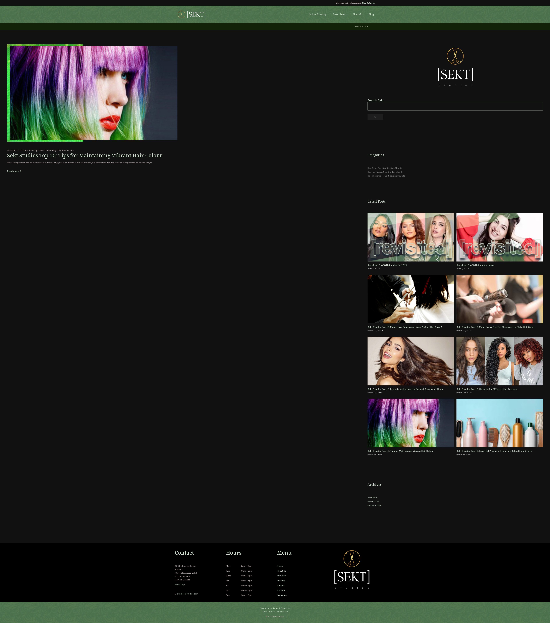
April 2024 (372, 497)
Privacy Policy (266, 608)
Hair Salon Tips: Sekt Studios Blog (40, 150)
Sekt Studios (66, 150)
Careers (280, 585)
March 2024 (373, 501)
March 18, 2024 (14, 150)
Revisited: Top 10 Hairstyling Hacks (475, 265)
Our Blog (281, 580)
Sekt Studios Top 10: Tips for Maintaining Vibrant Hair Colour (84, 155)
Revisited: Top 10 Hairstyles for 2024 (387, 265)
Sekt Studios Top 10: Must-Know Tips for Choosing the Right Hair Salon (495, 327)
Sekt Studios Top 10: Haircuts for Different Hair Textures (486, 389)
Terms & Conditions (281, 608)
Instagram (282, 595)
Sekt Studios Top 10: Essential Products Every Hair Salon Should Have (494, 450)
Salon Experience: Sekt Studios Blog (384, 176)
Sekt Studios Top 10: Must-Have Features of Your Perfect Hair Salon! (405, 327)
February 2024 (375, 505)
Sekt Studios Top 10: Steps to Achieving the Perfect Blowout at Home (405, 389)
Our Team (281, 575)
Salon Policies (269, 612)
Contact (281, 590)
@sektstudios (368, 3)
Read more (13, 171)
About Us (281, 571)
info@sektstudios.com (187, 593)
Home (280, 566)
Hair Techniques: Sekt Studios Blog (384, 172)
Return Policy (282, 612)
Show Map (180, 584)
